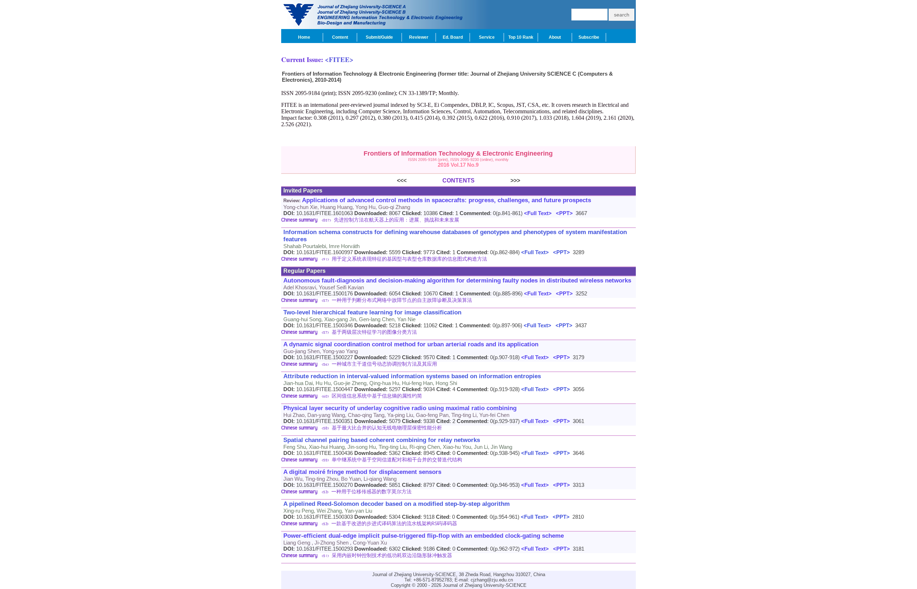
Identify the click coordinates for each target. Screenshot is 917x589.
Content (340, 37)
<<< (419, 180)
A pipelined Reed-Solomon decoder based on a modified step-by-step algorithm (396, 503)
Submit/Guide (379, 37)
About (555, 37)
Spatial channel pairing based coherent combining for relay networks (381, 440)
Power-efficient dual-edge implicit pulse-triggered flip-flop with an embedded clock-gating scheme (423, 535)
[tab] (458, 221)
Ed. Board (453, 37)
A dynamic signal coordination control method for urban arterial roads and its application (410, 344)
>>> (497, 180)
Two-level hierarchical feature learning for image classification (372, 312)
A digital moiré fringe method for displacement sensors (362, 472)
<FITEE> (339, 59)
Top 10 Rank (520, 37)
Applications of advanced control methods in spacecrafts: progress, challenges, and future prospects (446, 200)
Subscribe (588, 37)
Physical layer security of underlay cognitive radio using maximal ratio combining (400, 408)
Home (304, 37)
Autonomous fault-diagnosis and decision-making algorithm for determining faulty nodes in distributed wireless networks (457, 280)
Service (487, 37)
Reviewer (418, 37)
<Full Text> (537, 213)
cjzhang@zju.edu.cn (492, 580)
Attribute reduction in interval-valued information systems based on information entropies (412, 376)
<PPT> (563, 213)
